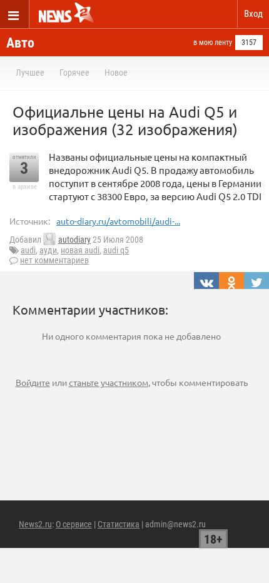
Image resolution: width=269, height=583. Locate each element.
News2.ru (35, 524)
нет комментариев (54, 260)
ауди (48, 250)
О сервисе (74, 524)
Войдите (33, 382)
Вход (253, 13)
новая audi (80, 250)
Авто (20, 43)
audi (28, 250)
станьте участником (108, 382)
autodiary (74, 240)
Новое (116, 73)
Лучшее (30, 73)
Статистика (119, 524)
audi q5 (116, 250)
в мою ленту (212, 42)
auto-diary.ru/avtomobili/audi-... (118, 220)
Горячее (74, 73)
